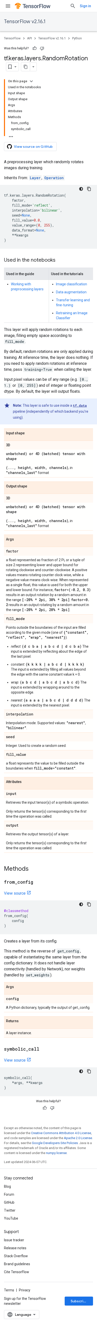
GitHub (9, 1202)
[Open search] (73, 6)
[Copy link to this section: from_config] (38, 882)
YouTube (11, 1218)
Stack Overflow (16, 1256)
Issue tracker (14, 1240)
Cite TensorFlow (16, 1272)
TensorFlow (12, 38)
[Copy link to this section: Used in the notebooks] (60, 260)
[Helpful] (34, 48)
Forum (9, 1194)
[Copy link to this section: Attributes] (27, 782)
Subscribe (79, 1301)
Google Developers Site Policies (55, 1143)
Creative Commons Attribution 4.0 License (61, 1133)
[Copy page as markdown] (25, 67)
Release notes (15, 1248)
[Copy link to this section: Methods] (34, 869)
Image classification (71, 284)
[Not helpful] (42, 48)
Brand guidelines (17, 1264)
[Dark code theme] (81, 189)
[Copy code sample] (89, 189)
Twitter (9, 1210)
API (29, 38)
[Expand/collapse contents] (31, 81)
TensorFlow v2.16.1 (25, 21)
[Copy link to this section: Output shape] (32, 486)
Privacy (24, 1290)
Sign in (85, 6)
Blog (7, 1186)
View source (15, 893)
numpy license (56, 1153)
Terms (9, 1290)
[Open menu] (8, 6)
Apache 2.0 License (78, 1138)
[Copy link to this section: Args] (19, 540)
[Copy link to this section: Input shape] (30, 433)
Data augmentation (71, 292)
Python (77, 38)
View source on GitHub (33, 146)
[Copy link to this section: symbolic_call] (44, 1049)
